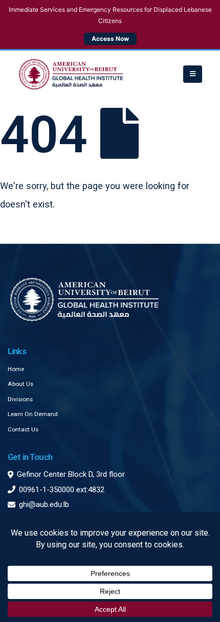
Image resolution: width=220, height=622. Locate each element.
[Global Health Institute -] (71, 74)
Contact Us (23, 429)
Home (16, 369)
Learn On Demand (33, 414)
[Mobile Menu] (192, 74)
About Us (20, 383)
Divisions (20, 399)
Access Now (110, 38)
